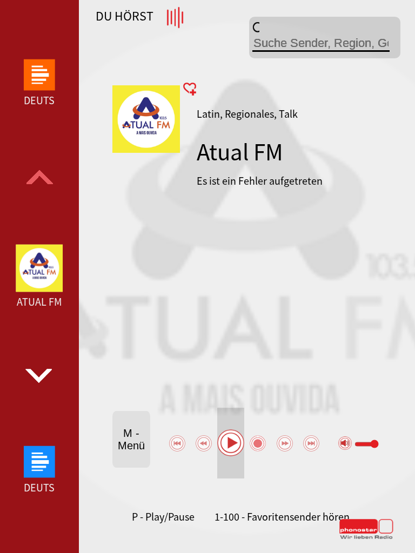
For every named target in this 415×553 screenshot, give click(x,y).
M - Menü (131, 439)
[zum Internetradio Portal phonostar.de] (366, 536)
